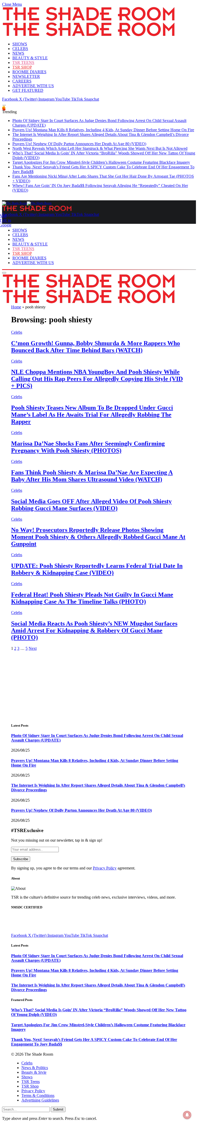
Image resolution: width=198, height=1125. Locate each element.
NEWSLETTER (26, 76)
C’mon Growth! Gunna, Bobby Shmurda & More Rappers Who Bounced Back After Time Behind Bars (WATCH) (95, 347)
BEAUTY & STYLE (30, 58)
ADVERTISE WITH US (33, 86)
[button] (12, 4)
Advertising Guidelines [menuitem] (40, 1100)
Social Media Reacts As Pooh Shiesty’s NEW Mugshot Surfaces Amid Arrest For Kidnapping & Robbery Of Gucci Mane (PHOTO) (94, 630)
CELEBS (20, 48)
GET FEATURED (27, 90)
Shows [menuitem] (26, 1077)
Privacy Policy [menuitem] (33, 1091)
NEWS (18, 53)
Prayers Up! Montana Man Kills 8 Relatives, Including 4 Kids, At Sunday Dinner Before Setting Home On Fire (103, 130)
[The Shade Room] (27, 202)
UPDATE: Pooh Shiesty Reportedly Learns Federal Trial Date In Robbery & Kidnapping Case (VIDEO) (97, 569)
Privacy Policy (105, 868)
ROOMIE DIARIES (29, 72)
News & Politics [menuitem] (34, 1067)
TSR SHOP (22, 67)
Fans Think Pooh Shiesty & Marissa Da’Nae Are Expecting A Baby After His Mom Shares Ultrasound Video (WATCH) (92, 476)
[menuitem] (104, 1063)
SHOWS (19, 44)
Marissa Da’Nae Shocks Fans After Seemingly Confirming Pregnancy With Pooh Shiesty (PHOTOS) (88, 447)
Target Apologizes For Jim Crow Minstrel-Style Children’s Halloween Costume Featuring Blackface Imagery (101, 162)
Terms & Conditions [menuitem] (37, 1095)
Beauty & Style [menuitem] (33, 1072)
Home (16, 307)
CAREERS (21, 81)
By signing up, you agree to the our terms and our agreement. (73, 868)
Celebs (16, 332)
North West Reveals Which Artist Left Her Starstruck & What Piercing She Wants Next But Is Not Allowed (99, 148)
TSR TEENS (23, 62)
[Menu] (4, 105)
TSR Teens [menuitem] (30, 1081)
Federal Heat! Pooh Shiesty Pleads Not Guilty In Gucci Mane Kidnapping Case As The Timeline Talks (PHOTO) (92, 598)
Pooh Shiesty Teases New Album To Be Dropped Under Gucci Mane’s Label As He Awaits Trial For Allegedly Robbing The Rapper (92, 414)
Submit (58, 1109)
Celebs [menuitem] (26, 1063)
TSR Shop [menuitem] (30, 1086)
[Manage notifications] (187, 1115)
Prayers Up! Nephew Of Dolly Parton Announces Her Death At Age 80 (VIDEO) (79, 144)
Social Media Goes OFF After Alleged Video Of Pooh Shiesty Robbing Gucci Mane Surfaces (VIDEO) (91, 505)
